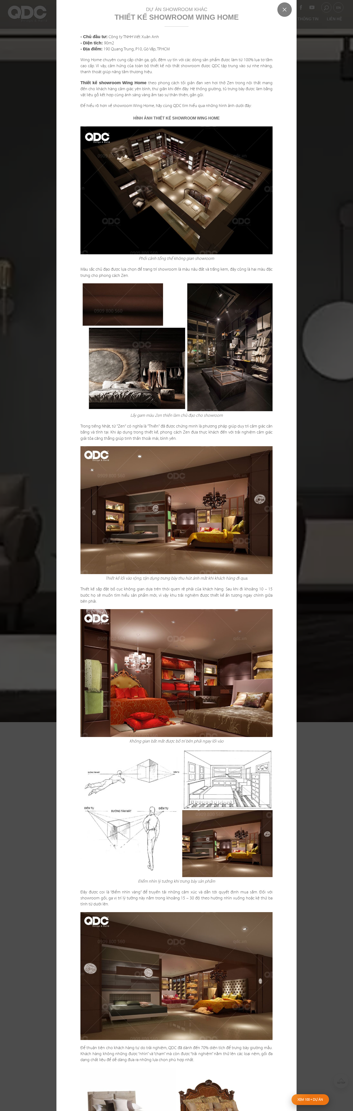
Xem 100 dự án (310, 1099)
